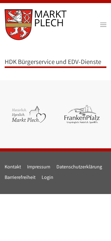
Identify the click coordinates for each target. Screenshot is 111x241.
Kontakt (13, 167)
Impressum (38, 167)
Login (47, 177)
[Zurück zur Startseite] (36, 24)
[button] (103, 24)
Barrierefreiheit (20, 177)
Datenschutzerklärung (79, 167)
